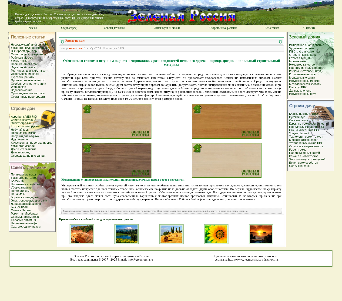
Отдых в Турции (299, 58)
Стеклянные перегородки (28, 96)
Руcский (294, 117)
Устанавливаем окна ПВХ (306, 143)
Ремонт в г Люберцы (24, 213)
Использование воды (25, 74)
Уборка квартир (21, 187)
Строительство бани (303, 54)
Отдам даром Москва (25, 216)
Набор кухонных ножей (304, 153)
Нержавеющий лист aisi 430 (29, 44)
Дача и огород (20, 152)
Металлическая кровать (305, 84)
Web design (18, 87)
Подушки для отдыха (25, 136)
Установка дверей (23, 146)
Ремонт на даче (74, 40)
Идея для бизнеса (23, 67)
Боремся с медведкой (25, 197)
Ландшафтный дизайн (167, 28)
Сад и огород (69, 28)
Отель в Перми (21, 210)
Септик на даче (299, 166)
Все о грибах (272, 28)
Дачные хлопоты (300, 90)
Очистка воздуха (22, 120)
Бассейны (17, 181)
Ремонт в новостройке (304, 156)
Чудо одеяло (19, 139)
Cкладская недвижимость (306, 146)
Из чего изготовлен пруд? (306, 71)
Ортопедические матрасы (28, 93)
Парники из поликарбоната (307, 67)
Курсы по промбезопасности (308, 123)
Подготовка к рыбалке (25, 184)
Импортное (297, 45)
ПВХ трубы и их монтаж (304, 51)
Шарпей (303, 133)
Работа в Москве (22, 57)
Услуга (293, 133)
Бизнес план (19, 207)
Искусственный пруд (302, 94)
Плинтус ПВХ (298, 87)
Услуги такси (19, 61)
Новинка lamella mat (24, 64)
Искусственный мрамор (304, 81)
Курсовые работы (22, 77)
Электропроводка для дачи (29, 200)
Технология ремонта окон (306, 136)
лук (302, 117)
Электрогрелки (21, 123)
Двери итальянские (24, 149)
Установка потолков (24, 177)
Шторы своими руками (25, 126)
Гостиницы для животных (28, 70)
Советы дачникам (114, 28)
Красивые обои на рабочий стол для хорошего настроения (96, 219)
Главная (32, 28)
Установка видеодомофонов (29, 48)
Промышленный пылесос (28, 80)
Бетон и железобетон (303, 162)
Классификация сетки (303, 114)
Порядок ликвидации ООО (306, 127)
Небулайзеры (20, 129)
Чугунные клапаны (301, 48)
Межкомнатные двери (303, 140)
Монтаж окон (297, 61)
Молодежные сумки (302, 77)
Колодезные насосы (302, 74)
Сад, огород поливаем (25, 226)
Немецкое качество (302, 64)
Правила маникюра (24, 133)
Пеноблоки (18, 194)
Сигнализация (298, 120)
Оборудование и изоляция (28, 155)
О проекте (309, 28)
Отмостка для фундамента (29, 54)
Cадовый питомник (23, 220)
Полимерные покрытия (26, 174)
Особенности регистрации (28, 83)
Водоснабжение (21, 90)
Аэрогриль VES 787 (24, 116)
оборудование (314, 45)
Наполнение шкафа (24, 223)
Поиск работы (20, 190)
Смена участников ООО (304, 130)
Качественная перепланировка (31, 142)
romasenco (75, 48)
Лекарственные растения (223, 28)
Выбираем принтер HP (26, 51)
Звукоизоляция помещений (307, 159)
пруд (311, 120)
